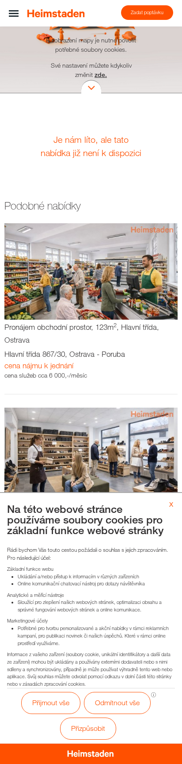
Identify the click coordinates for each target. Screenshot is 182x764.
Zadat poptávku (147, 12)
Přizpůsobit (88, 728)
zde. (101, 74)
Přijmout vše (50, 703)
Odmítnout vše (117, 703)
